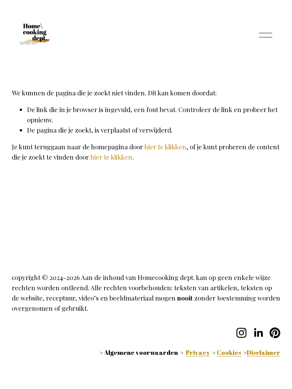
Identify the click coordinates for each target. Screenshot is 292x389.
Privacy (198, 352)
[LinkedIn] (258, 332)
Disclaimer (263, 352)
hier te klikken (165, 146)
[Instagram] (241, 332)
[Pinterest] (275, 332)
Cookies (229, 352)
